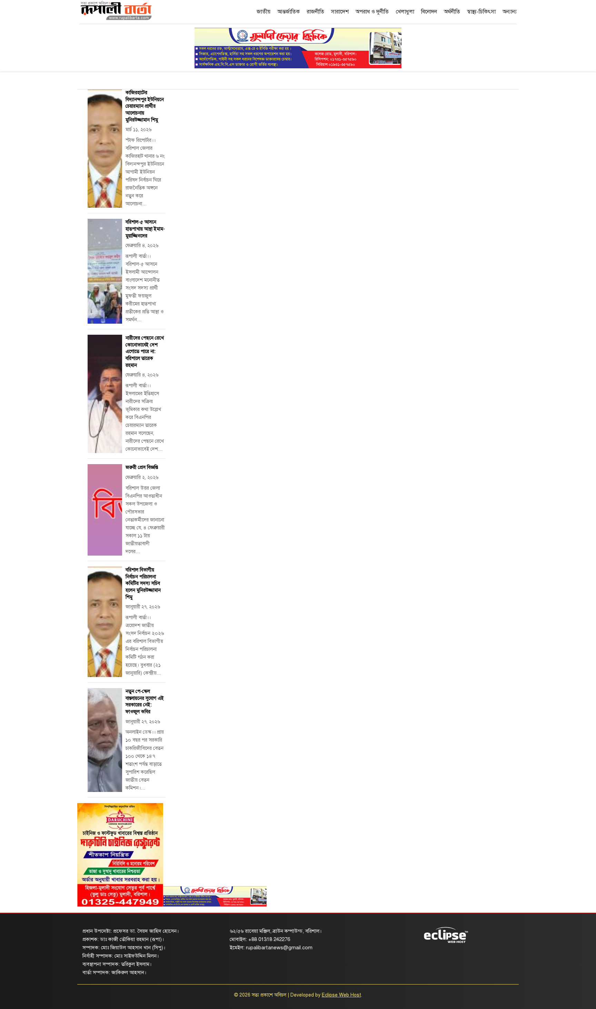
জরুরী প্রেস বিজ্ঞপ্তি (142, 467)
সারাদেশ (340, 11)
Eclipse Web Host (341, 995)
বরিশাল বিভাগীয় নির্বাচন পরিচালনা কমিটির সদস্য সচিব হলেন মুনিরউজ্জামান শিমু (143, 583)
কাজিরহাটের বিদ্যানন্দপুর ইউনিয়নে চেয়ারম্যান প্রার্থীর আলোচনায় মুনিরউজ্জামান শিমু (145, 106)
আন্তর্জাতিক (288, 11)
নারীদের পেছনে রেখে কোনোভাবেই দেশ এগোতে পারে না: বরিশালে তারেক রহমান (145, 351)
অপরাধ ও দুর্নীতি (372, 11)
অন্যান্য (510, 11)
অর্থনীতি (452, 11)
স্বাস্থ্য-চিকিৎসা (481, 11)
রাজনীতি (315, 11)
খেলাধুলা (405, 11)
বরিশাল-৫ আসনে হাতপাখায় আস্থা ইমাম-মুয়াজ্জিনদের (145, 228)
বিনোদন (429, 11)
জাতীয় (263, 11)
